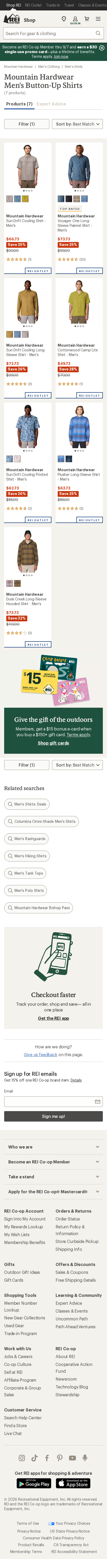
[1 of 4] (24, 190)
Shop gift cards (53, 742)
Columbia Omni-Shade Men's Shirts (45, 821)
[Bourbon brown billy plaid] (9, 583)
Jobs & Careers (18, 1356)
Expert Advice (51, 103)
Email (8, 1091)
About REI (65, 1356)
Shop (29, 20)
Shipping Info (69, 1249)
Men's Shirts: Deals (30, 804)
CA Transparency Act (71, 1544)
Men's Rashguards (30, 838)
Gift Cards (13, 1279)
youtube (72, 1458)
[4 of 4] (31, 190)
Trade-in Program (20, 1333)
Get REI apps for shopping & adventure (53, 1473)
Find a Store (15, 1425)
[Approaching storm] (9, 198)
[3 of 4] (29, 190)
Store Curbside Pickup (77, 1241)
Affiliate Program (20, 1379)
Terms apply (78, 734)
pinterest (60, 1458)
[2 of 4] (26, 190)
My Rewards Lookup (23, 1226)
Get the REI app (53, 1018)
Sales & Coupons (72, 1272)
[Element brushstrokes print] (9, 458)
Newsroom (66, 1378)
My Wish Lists (17, 1234)
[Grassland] (9, 334)
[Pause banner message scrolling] (101, 48)
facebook (47, 1458)
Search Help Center (23, 1417)
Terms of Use (28, 1523)
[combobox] (53, 33)
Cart (87, 19)
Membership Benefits (24, 1242)
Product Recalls (31, 1544)
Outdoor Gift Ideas (22, 1272)
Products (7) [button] (19, 103)
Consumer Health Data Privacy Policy (53, 1537)
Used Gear (14, 1325)
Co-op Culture (17, 1364)
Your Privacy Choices (72, 1523)
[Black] (68, 198)
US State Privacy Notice (70, 1531)
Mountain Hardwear (18, 66)
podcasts (85, 1458)
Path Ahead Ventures (76, 1326)
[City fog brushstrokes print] (17, 458)
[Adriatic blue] (17, 198)
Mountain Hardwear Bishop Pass (42, 907)
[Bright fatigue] (25, 198)
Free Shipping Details (76, 1279)
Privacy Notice (29, 1531)
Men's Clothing (49, 66)
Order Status (68, 1218)
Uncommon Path (72, 1318)
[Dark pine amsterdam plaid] (76, 198)
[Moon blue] (61, 198)
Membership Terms (26, 1551)
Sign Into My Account (25, 1218)
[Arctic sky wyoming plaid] (61, 458)
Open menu (98, 19)
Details (76, 1080)
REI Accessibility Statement (74, 1551)
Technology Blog (72, 1386)
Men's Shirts (73, 66)
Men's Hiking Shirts (31, 856)
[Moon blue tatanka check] (68, 458)
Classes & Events (72, 1310)
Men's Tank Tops (29, 873)
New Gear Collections (24, 1317)
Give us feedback (40, 1054)
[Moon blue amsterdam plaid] (84, 198)
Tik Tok (34, 1458)
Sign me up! (53, 1116)
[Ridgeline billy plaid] (17, 583)
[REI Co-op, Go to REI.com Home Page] (11, 19)
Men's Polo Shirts (29, 890)
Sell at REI (13, 1372)
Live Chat (13, 1433)
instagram (22, 1458)
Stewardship (67, 1394)
